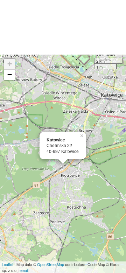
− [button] (9, 74)
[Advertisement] (63, 27)
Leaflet (7, 264)
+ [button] (9, 63)
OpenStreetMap (50, 264)
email (24, 270)
